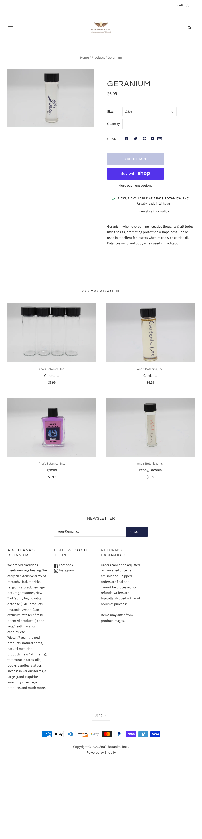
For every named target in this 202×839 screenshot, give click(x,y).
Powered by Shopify (101, 752)
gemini (52, 470)
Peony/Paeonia (150, 470)
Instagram (66, 570)
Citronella (51, 375)
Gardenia (150, 375)
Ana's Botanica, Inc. (52, 369)
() (183, 5)
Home (84, 57)
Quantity (113, 123)
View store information (154, 211)
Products (98, 57)
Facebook (65, 565)
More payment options (135, 185)
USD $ (98, 715)
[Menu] (10, 28)
